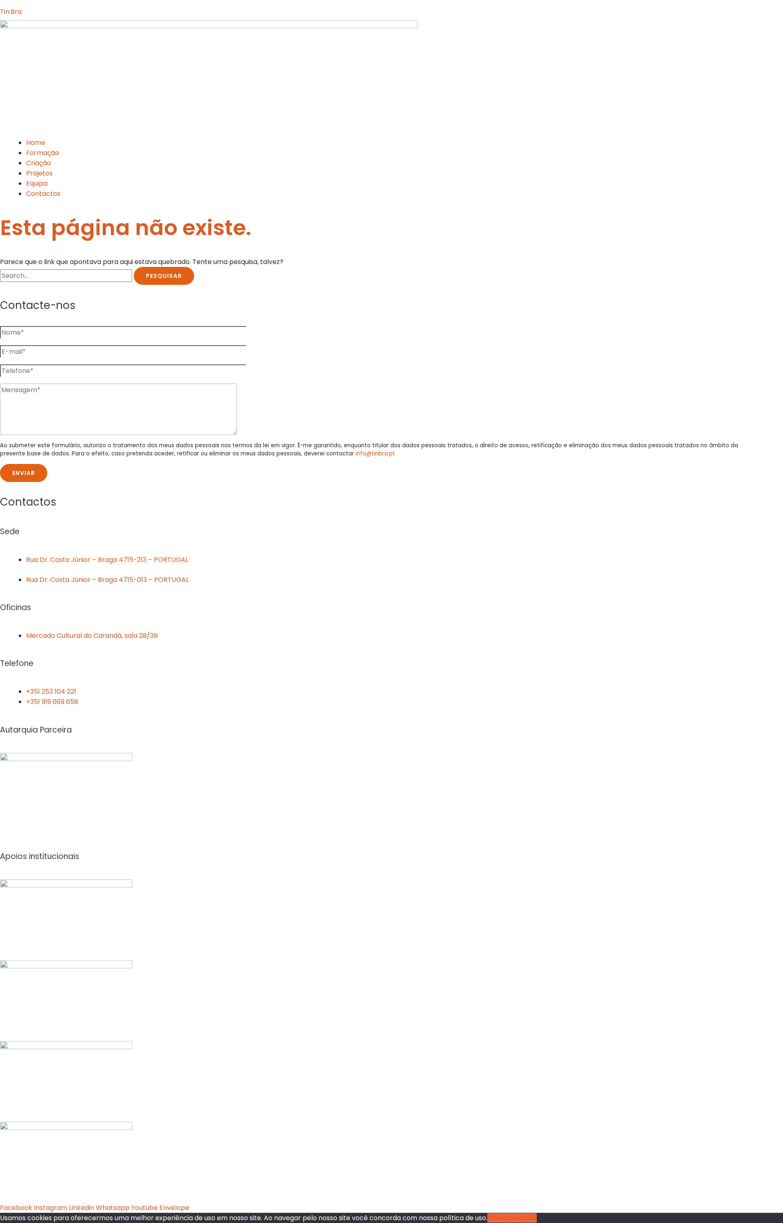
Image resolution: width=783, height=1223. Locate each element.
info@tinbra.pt (375, 453)
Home (35, 142)
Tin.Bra (11, 11)
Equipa (36, 183)
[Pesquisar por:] (67, 275)
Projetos (39, 173)
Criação (38, 163)
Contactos (43, 193)
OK (492, 1218)
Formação (42, 153)
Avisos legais (517, 1218)
